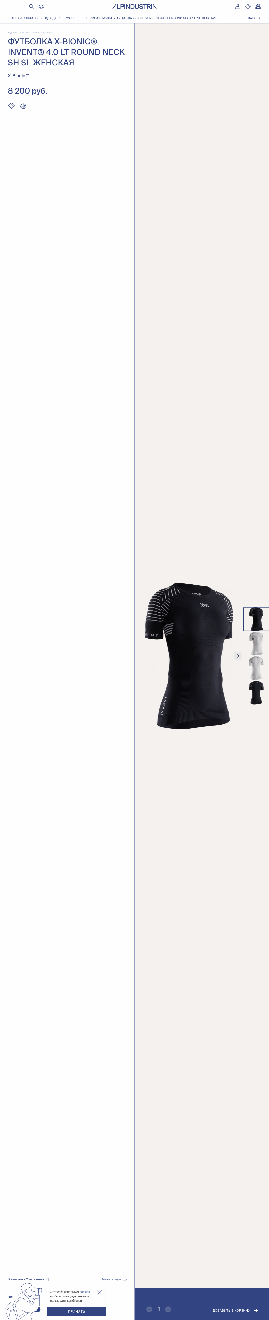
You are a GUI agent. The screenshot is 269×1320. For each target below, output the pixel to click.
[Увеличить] (168, 1309)
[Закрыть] (100, 1292)
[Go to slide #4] (256, 693)
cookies (85, 1291)
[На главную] (134, 6)
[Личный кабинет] (237, 6)
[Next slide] (238, 656)
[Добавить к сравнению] (23, 106)
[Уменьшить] (149, 1309)
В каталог (253, 18)
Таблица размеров (111, 1279)
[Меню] (14, 6)
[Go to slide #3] (256, 668)
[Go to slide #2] (256, 644)
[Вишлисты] (248, 6)
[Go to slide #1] (256, 619)
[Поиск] (31, 6)
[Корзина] (258, 6)
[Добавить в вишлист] (11, 106)
